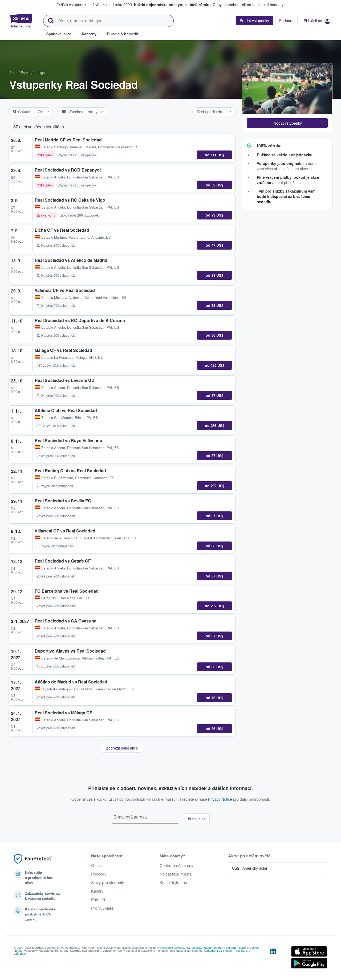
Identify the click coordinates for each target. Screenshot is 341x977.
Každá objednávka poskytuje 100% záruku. (173, 4)
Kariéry (97, 891)
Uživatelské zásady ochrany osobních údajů (216, 947)
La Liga (39, 72)
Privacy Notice (220, 799)
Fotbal (25, 72)
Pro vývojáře (102, 908)
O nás (96, 865)
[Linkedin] (273, 958)
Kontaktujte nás (173, 882)
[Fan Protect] (33, 859)
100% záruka (269, 146)
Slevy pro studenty (107, 882)
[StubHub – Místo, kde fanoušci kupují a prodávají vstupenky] (21, 20)
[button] (287, 123)
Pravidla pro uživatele (171, 947)
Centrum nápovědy (176, 865)
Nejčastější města (176, 874)
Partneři (98, 899)
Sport (13, 72)
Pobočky (99, 874)
